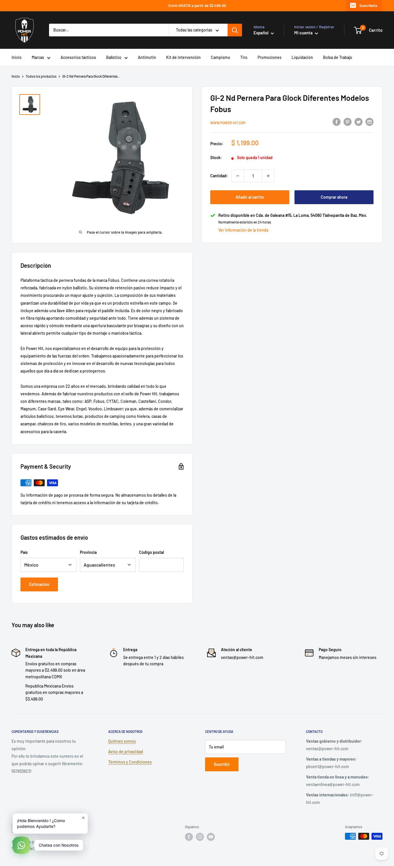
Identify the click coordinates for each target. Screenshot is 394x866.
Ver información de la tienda (243, 230)
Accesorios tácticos (78, 57)
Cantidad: (219, 175)
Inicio (17, 57)
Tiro (243, 57)
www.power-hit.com (227, 122)
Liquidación (302, 57)
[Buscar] (235, 30)
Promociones (270, 57)
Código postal (151, 552)
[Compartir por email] (369, 122)
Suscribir (222, 764)
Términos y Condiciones (130, 761)
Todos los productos (41, 76)
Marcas (38, 57)
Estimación (39, 584)
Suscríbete (368, 5)
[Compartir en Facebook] (337, 122)
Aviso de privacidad (125, 751)
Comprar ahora (334, 197)
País (24, 552)
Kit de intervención (183, 57)
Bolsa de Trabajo (337, 57)
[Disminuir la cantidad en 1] (238, 176)
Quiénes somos (122, 741)
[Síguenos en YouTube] (211, 837)
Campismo (220, 57)
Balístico (113, 57)
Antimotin (147, 57)
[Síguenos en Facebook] (189, 837)
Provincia (88, 552)
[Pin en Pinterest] (348, 122)
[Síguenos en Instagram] (200, 837)
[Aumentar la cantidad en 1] (268, 176)
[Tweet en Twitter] (358, 122)
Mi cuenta (304, 32)
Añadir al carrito (250, 197)
